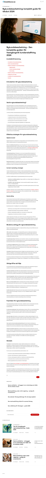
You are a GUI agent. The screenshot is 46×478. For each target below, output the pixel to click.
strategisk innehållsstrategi (33, 147)
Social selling (11, 70)
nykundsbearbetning (6, 6)
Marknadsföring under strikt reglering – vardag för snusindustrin (21, 391)
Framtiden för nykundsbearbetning (14, 76)
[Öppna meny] (43, 1)
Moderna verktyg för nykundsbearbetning (15, 72)
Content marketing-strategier (14, 69)
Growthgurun (5, 15)
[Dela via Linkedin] (39, 15)
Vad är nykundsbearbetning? (13, 63)
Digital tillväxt (15, 439)
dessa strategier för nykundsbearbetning (21, 363)
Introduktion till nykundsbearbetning (14, 62)
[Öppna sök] (41, 1)
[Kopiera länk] (41, 15)
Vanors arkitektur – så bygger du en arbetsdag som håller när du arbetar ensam (23, 385)
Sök (7, 375)
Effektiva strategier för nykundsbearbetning (16, 65)
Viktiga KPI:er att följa (12, 74)
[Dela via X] (37, 15)
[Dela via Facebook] (35, 15)
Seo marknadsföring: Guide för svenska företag (20, 401)
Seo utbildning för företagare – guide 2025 (19, 406)
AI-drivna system (31, 245)
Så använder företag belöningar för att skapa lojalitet (22, 397)
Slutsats (9, 78)
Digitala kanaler (12, 67)
